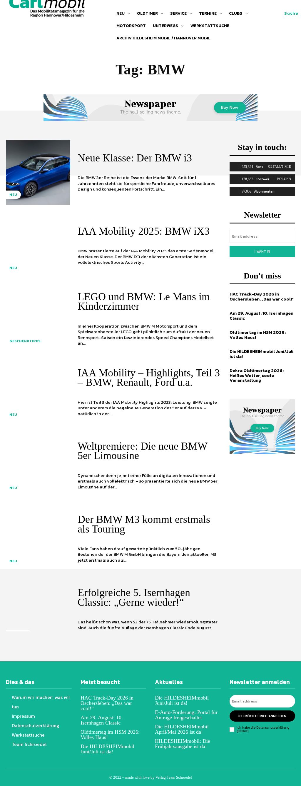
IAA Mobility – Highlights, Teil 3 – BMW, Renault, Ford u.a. (149, 377)
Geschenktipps (25, 341)
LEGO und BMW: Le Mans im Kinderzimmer (144, 301)
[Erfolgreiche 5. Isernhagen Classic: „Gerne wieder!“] (38, 612)
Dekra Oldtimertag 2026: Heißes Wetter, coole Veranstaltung (257, 375)
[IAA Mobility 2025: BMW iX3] (38, 245)
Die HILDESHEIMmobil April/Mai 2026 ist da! (182, 729)
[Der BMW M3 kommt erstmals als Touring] (38, 539)
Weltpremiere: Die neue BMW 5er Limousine (143, 450)
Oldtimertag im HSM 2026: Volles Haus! (258, 335)
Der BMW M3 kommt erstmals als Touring (144, 524)
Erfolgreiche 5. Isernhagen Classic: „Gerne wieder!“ (134, 597)
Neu (13, 194)
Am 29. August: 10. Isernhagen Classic (261, 315)
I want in (262, 251)
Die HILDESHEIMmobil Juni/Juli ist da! (261, 354)
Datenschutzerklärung (273, 727)
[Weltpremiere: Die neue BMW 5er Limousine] (38, 465)
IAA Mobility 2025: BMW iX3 (144, 231)
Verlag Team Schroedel (173, 777)
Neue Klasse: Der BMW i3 (135, 158)
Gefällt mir (279, 166)
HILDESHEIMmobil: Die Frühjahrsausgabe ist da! (182, 743)
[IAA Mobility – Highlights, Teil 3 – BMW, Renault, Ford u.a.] (38, 392)
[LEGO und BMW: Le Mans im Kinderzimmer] (38, 319)
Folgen (284, 179)
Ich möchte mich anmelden (262, 716)
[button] (291, 13)
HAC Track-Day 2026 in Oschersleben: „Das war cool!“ (262, 296)
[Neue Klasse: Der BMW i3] (38, 172)
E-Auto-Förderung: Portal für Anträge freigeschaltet (186, 714)
